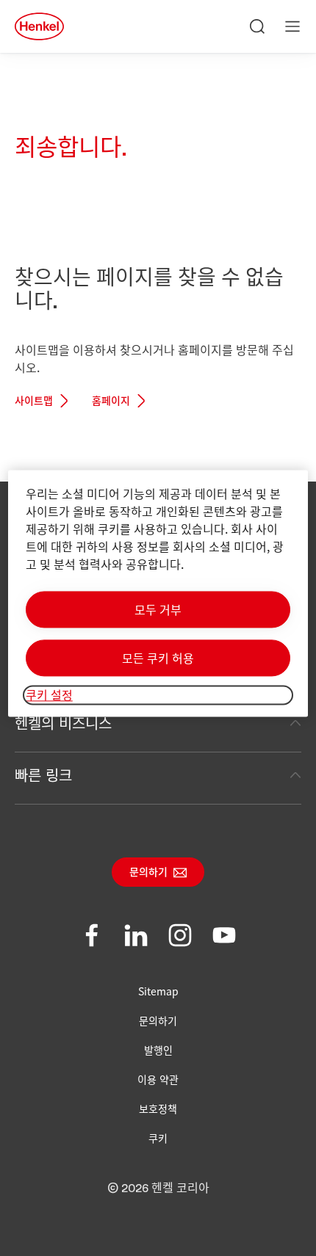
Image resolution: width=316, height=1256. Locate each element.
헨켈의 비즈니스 (63, 722)
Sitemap (158, 991)
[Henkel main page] (39, 26)
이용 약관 (158, 1079)
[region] (158, 593)
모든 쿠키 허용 (158, 658)
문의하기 (148, 873)
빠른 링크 (43, 774)
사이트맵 (34, 401)
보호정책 (158, 1108)
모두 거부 (158, 610)
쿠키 (158, 1137)
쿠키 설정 (49, 695)
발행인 (158, 1049)
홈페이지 (111, 401)
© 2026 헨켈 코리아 (158, 1188)
